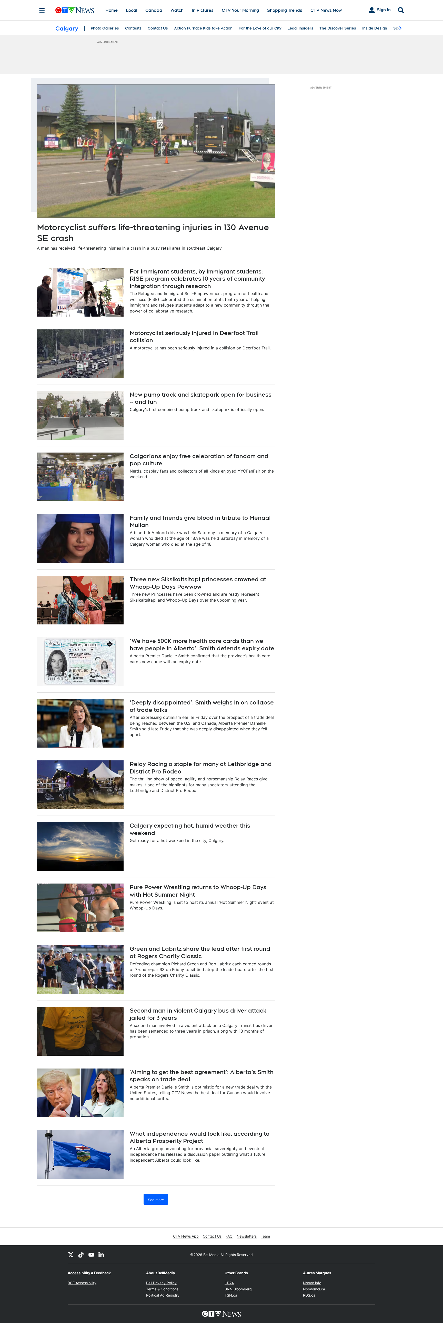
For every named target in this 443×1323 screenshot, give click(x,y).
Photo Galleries (105, 28)
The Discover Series (337, 28)
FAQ (229, 1236)
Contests (133, 28)
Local (131, 10)
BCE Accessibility (82, 1283)
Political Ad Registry (162, 1295)
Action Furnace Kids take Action (203, 28)
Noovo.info (312, 1283)
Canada (153, 10)
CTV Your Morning (240, 10)
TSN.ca (231, 1295)
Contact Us (158, 28)
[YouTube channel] (91, 1254)
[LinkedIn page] (101, 1254)
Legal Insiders (300, 28)
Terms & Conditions (162, 1289)
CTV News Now (326, 10)
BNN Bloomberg (238, 1289)
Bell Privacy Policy (161, 1283)
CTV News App (186, 1236)
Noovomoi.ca (314, 1289)
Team (265, 1236)
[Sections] (42, 10)
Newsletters (247, 1236)
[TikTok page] (81, 1254)
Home (111, 10)
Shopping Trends (284, 10)
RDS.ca (309, 1295)
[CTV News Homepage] (74, 10)
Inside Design (374, 28)
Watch (177, 10)
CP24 (229, 1283)
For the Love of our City (260, 28)
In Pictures (203, 10)
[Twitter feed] (71, 1254)
